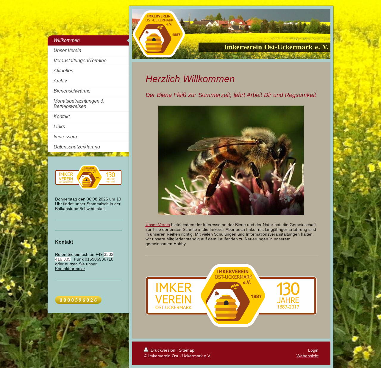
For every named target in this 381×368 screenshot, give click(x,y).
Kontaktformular (70, 268)
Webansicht (307, 355)
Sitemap (186, 350)
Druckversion (163, 350)
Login (313, 350)
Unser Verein (158, 224)
